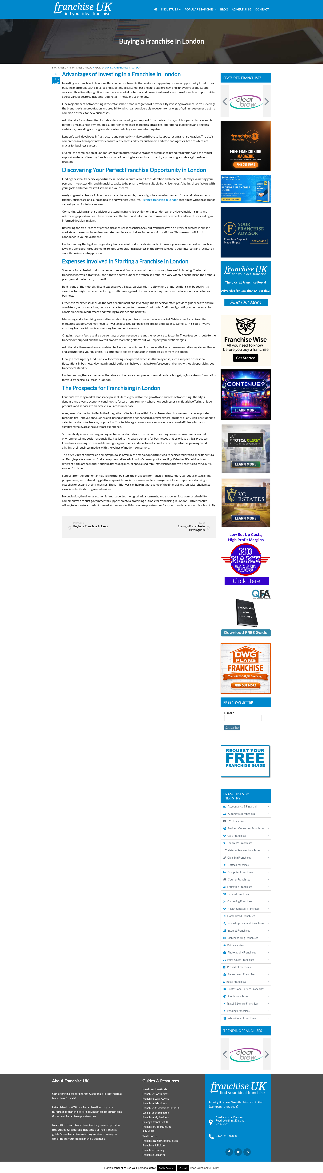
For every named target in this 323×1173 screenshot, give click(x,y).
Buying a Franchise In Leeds (91, 526)
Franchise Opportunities (156, 1126)
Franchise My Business (155, 1117)
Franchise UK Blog (81, 67)
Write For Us (149, 1136)
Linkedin (247, 1152)
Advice (99, 67)
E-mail (229, 713)
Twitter (238, 1152)
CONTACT (262, 9)
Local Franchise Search (155, 1112)
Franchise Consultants (155, 1094)
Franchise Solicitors (153, 1145)
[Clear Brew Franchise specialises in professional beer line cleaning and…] (246, 101)
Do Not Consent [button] (166, 1168)
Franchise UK (60, 67)
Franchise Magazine (153, 1154)
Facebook (229, 1152)
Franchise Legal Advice (155, 1098)
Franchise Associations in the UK (161, 1108)
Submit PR (148, 1131)
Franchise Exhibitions (154, 1103)
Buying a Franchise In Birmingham (191, 527)
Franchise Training (153, 1150)
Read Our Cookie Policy (204, 1167)
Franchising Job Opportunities (160, 1140)
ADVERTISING (241, 9)
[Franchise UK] (82, 9)
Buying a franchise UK (155, 1122)
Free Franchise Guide (154, 1089)
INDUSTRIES (169, 9)
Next (266, 101)
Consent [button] (183, 1168)
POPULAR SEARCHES (198, 9)
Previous (225, 101)
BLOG (224, 9)
